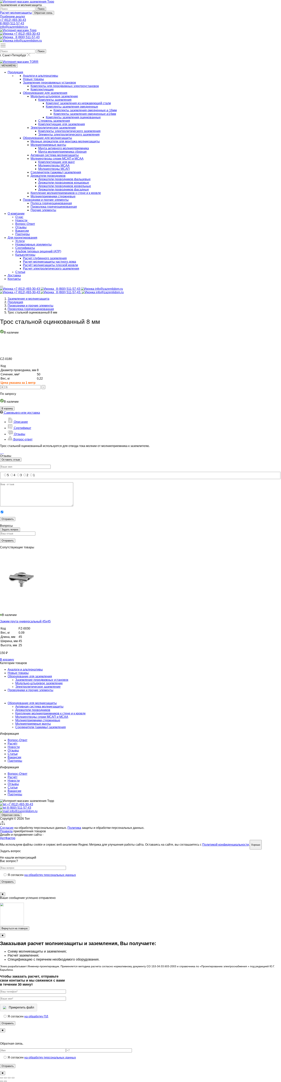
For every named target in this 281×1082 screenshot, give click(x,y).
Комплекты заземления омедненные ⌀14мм (85, 114)
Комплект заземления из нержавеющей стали (78, 103)
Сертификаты (25, 248)
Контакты (14, 278)
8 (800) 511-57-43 (12, 23)
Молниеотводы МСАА (54, 165)
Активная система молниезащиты (55, 155)
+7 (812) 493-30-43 (13, 20)
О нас (19, 217)
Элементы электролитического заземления (69, 134)
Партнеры (22, 234)
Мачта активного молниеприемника (63, 148)
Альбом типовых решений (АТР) (38, 251)
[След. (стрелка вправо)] (5, 1081)
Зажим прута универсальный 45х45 (25, 621)
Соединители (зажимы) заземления (56, 172)
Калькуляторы (25, 254)
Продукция (15, 72)
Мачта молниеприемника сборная (62, 151)
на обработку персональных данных (50, 875)
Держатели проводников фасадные (63, 189)
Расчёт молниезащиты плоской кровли (50, 265)
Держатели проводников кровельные (64, 186)
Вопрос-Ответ (25, 223)
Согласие (7, 827)
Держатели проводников (48, 175)
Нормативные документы (33, 244)
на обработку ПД (36, 1016)
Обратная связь (43, 12)
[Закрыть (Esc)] (1, 1077)
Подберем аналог (12, 16)
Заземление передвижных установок (49, 82)
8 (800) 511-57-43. (69, 292)
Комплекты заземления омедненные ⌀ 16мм (85, 110)
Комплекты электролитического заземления (69, 131)
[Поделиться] (5, 1077)
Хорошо (255, 844)
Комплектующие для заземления (61, 124)
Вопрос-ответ (22, 439)
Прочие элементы (43, 210)
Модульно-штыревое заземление (54, 96)
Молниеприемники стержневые (53, 196)
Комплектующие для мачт (56, 162)
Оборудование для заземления (45, 93)
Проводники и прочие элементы (46, 199)
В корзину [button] (7, 659)
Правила (6, 831)
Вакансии (22, 230)
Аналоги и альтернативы (40, 75)
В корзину (7, 408)
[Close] (1, 286)
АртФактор (7, 838)
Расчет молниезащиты (16, 12)
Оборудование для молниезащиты (47, 138)
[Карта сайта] (2, 824)
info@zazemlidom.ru (14, 26)
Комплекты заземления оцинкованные (73, 117)
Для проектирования (22, 237)
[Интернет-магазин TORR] (19, 61)
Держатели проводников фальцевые (64, 179)
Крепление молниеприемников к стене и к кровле (66, 193)
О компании (16, 213)
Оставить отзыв (11, 459)
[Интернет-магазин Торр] (18, 30)
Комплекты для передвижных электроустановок (65, 86)
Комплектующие (42, 89)
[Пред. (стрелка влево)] (1, 1081)
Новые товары (33, 79)
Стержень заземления (54, 120)
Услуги (20, 241)
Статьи (20, 272)
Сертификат (22, 428)
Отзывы (21, 227)
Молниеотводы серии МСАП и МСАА (57, 158)
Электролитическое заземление (53, 127)
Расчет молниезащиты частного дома (49, 261)
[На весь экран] (9, 1077)
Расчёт (12, 743)
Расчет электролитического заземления (51, 268)
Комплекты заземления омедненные (72, 106)
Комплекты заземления (54, 99)
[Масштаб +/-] (13, 1077)
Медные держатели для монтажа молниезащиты (65, 141)
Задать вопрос (10, 529)
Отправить (8, 881)
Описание (20, 421)
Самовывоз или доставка (21, 412)
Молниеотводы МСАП (54, 169)
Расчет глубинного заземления (45, 258)
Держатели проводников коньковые (63, 182)
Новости (21, 220)
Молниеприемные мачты (48, 144)
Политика (74, 827)
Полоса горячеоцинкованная (51, 203)
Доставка (14, 275)
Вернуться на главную (15, 928)
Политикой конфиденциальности (225, 844)
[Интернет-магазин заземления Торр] (27, 1)
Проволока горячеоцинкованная (54, 206)
